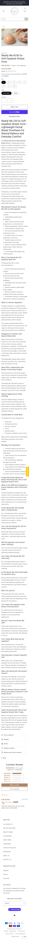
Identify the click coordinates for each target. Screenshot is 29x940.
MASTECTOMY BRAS (9, 828)
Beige (16, 93)
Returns (5, 874)
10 (14, 86)
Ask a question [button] (14, 789)
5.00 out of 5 (19, 768)
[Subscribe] (24, 903)
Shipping (3, 71)
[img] (5, 799)
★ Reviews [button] (27, 471)
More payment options (14, 116)
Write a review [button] (14, 785)
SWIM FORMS (7, 840)
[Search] (26, 19)
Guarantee (6, 878)
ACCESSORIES (7, 836)
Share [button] (4, 758)
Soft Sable (6, 93)
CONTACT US (7, 859)
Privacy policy (21, 931)
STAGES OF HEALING (9, 847)
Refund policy (13, 931)
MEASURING (7, 851)
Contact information (20, 933)
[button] (3, 11)
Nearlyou (13, 929)
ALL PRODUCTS (7, 824)
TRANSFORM (7, 844)
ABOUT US (6, 855)
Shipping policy (15, 936)
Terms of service (9, 933)
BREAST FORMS (8, 832)
